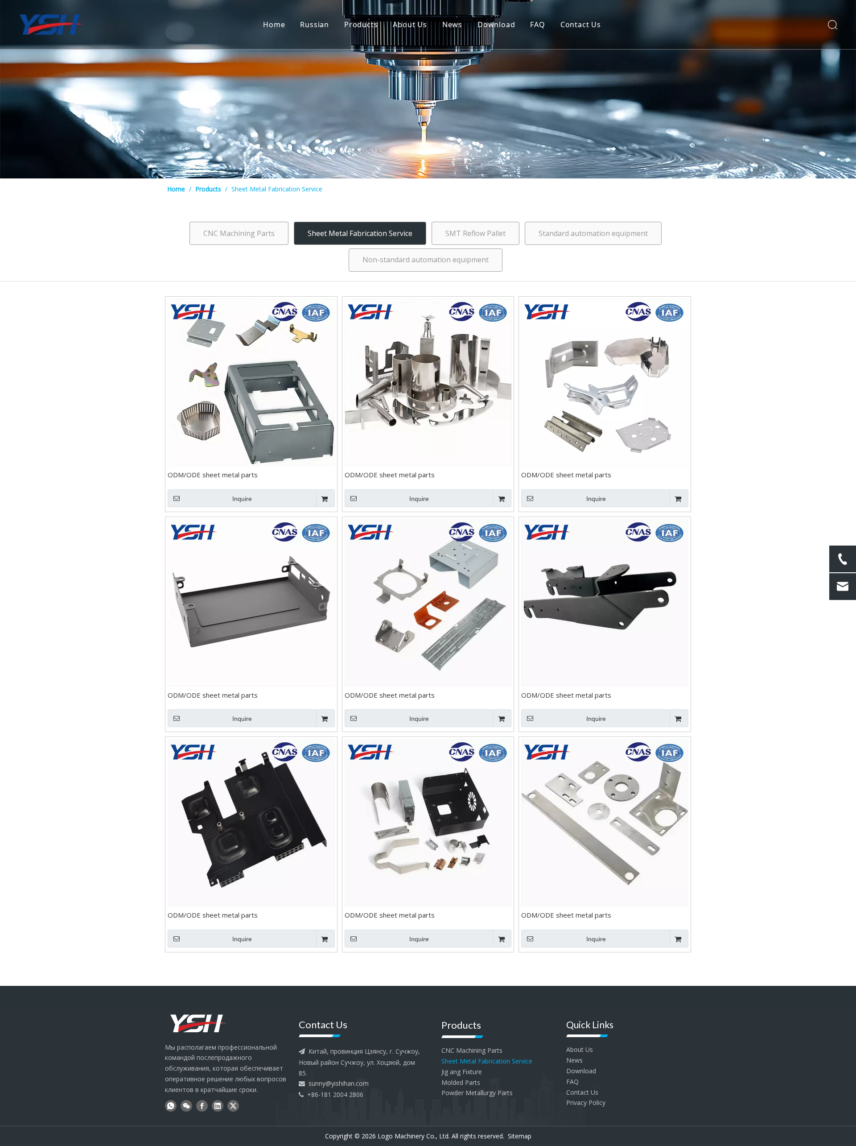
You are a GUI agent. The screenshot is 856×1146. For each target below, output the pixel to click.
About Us (410, 24)
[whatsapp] (171, 1106)
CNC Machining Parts (239, 233)
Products (361, 24)
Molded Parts (460, 1082)
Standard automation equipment (593, 233)
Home (274, 24)
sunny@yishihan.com (339, 1083)
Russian (314, 24)
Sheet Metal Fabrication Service (360, 233)
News (452, 24)
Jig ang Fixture (461, 1071)
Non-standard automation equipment (425, 260)
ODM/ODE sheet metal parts (213, 475)
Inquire (242, 498)
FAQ (537, 24)
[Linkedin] (217, 1106)
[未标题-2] (197, 1023)
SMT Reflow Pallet (475, 233)
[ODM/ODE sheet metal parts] (251, 381)
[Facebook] (202, 1106)
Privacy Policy (585, 1102)
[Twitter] (233, 1106)
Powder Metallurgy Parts (477, 1092)
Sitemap (519, 1136)
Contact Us (580, 24)
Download (496, 24)
